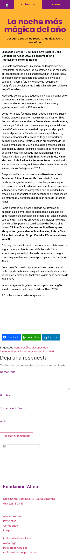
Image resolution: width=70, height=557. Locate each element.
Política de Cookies (15, 548)
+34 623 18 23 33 (13, 503)
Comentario (7, 372)
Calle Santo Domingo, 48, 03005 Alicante (29, 499)
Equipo (7, 530)
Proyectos (9, 521)
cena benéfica (23, 347)
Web (3, 421)
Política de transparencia (19, 552)
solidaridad (47, 351)
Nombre (5, 395)
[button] (56, 5)
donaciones (20, 351)
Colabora (28, 4)
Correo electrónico (12, 408)
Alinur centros (12, 516)
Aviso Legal (10, 543)
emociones (33, 351)
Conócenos (10, 526)
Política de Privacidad (17, 538)
